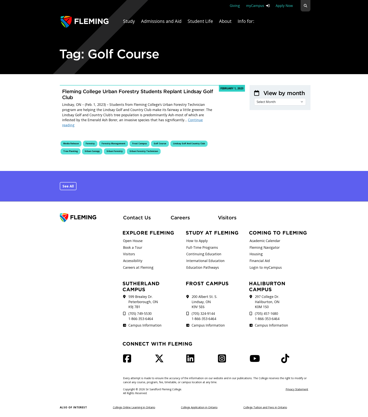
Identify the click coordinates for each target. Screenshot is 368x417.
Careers (192, 217)
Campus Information (145, 325)
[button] (305, 6)
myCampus (255, 5)
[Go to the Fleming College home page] (89, 217)
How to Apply (197, 240)
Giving (235, 5)
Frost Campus (139, 143)
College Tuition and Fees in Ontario (265, 407)
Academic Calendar (265, 240)
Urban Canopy (92, 151)
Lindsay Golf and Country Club (189, 143)
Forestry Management (113, 143)
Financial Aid (260, 260)
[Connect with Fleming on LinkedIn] (191, 360)
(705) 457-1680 (266, 313)
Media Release (71, 143)
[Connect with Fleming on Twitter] (160, 360)
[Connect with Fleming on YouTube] (256, 360)
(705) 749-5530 (140, 313)
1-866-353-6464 (140, 318)
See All (68, 186)
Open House (133, 240)
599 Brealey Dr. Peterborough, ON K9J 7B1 (143, 301)
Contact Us (137, 218)
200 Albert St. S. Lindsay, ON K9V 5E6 (204, 301)
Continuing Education (203, 254)
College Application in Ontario (199, 407)
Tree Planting (70, 151)
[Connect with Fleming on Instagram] (223, 360)
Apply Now (284, 5)
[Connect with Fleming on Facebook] (128, 360)
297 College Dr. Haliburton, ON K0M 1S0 (267, 301)
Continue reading (132, 122)
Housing (256, 254)
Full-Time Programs (202, 247)
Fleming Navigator (265, 247)
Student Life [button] (200, 21)
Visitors (227, 218)
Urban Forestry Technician (144, 151)
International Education (205, 260)
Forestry (90, 143)
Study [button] (129, 21)
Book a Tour (132, 247)
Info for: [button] (246, 23)
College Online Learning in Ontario (134, 407)
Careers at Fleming (138, 267)
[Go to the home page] (84, 22)
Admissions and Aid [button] (161, 21)
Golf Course (160, 143)
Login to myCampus (266, 267)
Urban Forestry (115, 151)
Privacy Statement (297, 389)
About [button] (225, 21)
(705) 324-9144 (203, 313)
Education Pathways (202, 267)
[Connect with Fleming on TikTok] (286, 360)
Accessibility (132, 260)
